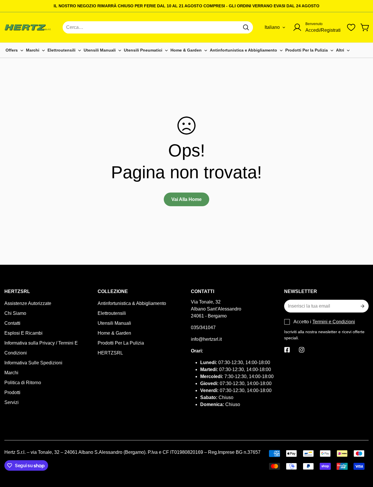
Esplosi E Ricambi (23, 333)
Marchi (11, 372)
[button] (365, 27)
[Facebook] (287, 350)
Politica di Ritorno (22, 382)
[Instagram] (302, 350)
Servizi (11, 402)
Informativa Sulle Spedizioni (33, 362)
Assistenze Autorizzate (27, 303)
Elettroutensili (112, 313)
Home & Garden (114, 333)
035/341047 (203, 327)
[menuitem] (14, 50)
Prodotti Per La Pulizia (121, 342)
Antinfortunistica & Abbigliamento (132, 303)
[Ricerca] (246, 27)
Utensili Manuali (114, 323)
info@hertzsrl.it (206, 339)
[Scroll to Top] (361, 455)
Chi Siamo (15, 313)
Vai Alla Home (186, 199)
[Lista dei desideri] (351, 27)
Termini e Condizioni (333, 321)
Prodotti (12, 392)
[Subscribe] (362, 306)
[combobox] (158, 27)
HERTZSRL (110, 352)
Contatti (12, 323)
